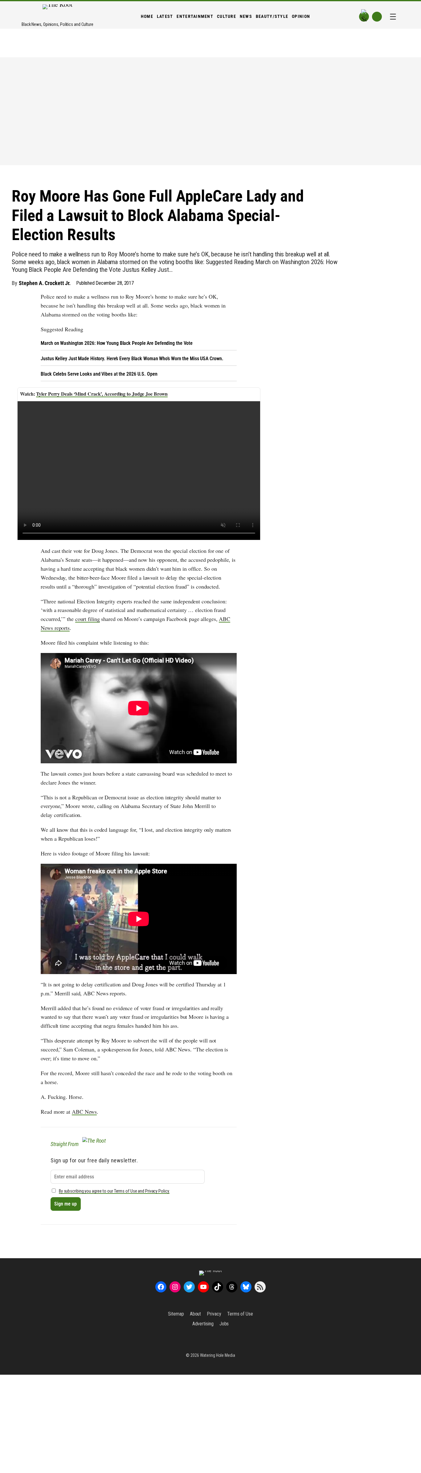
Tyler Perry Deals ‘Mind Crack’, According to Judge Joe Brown (102, 393)
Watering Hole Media (217, 1355)
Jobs (224, 1324)
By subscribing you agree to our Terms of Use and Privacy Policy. (114, 1191)
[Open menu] (393, 17)
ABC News (84, 1111)
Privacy (214, 1314)
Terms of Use (240, 1314)
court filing (87, 618)
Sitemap (176, 1314)
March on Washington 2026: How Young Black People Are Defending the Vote (117, 343)
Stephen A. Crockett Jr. (45, 283)
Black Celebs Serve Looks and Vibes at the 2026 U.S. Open (99, 374)
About (195, 1314)
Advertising (203, 1324)
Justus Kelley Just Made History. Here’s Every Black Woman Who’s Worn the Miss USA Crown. (132, 358)
